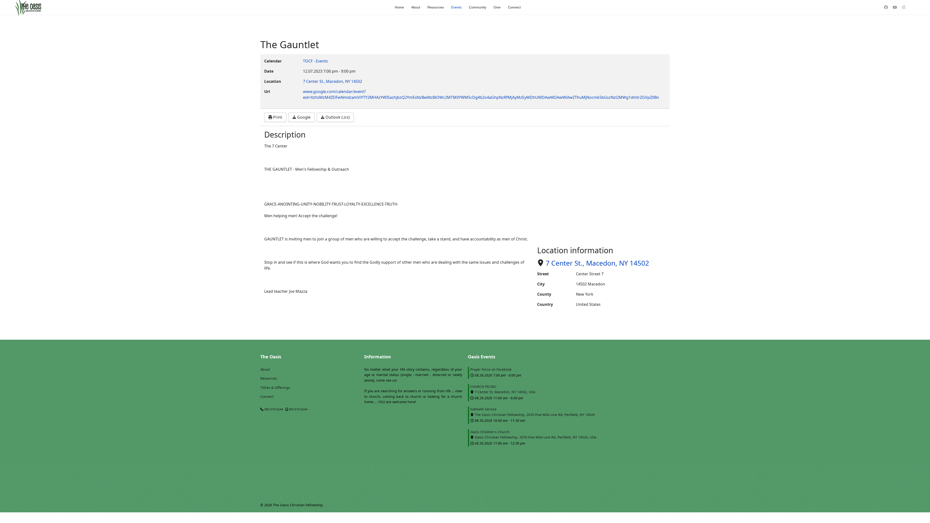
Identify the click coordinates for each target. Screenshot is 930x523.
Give (497, 7)
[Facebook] (886, 7)
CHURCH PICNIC (483, 386)
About (415, 7)
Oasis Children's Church (490, 432)
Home (399, 7)
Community (477, 7)
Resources (435, 7)
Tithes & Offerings (275, 387)
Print (277, 117)
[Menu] (913, 7)
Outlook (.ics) (337, 117)
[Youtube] (895, 7)
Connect (514, 7)
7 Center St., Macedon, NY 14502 (597, 263)
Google (303, 117)
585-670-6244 (273, 409)
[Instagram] (903, 7)
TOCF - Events (315, 61)
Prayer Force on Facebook (491, 369)
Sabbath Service (483, 409)
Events (456, 7)
